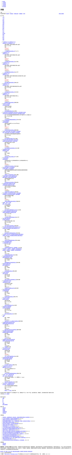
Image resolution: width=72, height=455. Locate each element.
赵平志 (6, 338)
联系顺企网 (30, 451)
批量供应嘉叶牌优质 (8, 323)
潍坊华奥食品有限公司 (9, 313)
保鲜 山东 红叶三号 (7, 367)
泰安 (3, 34)
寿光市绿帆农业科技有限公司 (10, 148)
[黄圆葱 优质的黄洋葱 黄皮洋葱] (9, 339)
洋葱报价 (4, 444)
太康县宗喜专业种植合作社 (8, 184)
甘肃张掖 (5, 159)
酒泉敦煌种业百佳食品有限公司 (10, 262)
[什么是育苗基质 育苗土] (7, 241)
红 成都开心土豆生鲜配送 (8, 168)
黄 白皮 (6, 299)
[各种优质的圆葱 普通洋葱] (8, 357)
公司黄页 (4, 2)
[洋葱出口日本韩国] (6, 103)
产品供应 (4, 4)
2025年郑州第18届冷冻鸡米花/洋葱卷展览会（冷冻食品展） (14, 440)
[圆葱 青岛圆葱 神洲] (7, 263)
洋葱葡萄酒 (5, 411)
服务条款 (25, 451)
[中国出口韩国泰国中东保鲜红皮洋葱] (10, 211)
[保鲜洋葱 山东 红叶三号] (7, 366)
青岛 (3, 20)
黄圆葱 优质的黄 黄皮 (8, 340)
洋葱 (24, 13)
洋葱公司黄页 (61, 13)
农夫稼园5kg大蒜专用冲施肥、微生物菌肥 (11, 194)
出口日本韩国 (6, 105)
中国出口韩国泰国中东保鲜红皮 (9, 212)
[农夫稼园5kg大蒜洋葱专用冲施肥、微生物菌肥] (12, 193)
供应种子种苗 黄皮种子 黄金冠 (10, 141)
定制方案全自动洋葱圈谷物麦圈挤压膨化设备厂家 (12, 428)
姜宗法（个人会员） (8, 390)
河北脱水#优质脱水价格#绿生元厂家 (11, 228)
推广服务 (4, 6)
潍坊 (3, 24)
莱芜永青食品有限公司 (9, 305)
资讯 (11, 451)
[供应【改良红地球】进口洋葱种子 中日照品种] (11, 131)
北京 (3, 19)
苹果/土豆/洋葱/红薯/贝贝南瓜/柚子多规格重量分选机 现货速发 (14, 431)
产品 (9, 451)
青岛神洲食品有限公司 (9, 271)
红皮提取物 (5, 122)
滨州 (3, 38)
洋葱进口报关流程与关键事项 (8, 424)
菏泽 (3, 32)
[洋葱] (4, 315)
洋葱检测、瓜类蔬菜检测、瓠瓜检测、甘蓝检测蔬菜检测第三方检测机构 (16, 417)
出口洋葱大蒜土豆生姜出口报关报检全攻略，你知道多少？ (13, 433)
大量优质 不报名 (6, 282)
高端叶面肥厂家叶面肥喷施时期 (9, 177)
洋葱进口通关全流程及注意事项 (8, 422)
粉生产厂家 (5, 53)
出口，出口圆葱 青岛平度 (8, 384)
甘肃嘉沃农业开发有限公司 (10, 166)
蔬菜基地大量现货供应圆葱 (8, 332)
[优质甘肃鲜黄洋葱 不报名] (8, 256)
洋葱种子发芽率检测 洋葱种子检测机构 (10, 419)
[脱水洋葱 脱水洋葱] (6, 348)
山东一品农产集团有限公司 (10, 356)
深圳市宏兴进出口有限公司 (10, 156)
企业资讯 (4, 5)
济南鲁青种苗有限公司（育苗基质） (11, 247)
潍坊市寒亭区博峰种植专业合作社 (11, 209)
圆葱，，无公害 (6, 203)
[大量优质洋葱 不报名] (7, 280)
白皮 (5, 273)
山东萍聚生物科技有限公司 (10, 72)
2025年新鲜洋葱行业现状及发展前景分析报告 (11, 436)
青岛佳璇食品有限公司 (9, 111)
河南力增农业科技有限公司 (10, 225)
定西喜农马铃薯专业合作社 (10, 288)
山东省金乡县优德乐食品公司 (10, 217)
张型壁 (6, 346)
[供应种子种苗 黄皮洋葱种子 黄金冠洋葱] (10, 139)
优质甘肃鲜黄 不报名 (7, 257)
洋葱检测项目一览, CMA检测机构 (9, 426)
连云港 (4, 33)
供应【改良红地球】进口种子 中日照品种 (11, 132)
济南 (3, 23)
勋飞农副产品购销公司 (9, 364)
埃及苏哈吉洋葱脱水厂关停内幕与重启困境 (11, 423)
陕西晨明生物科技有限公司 (10, 102)
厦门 (3, 29)
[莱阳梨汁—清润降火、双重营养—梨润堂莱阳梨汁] (12, 248)
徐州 (3, 27)
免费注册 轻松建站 (16, 451)
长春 (3, 22)
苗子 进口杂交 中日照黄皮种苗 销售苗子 (13, 235)
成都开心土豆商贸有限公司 (10, 174)
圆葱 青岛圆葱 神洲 (6, 265)
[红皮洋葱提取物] (6, 120)
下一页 (6, 393)
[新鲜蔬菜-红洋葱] (6, 149)
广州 (3, 18)
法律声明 (22, 451)
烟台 (3, 28)
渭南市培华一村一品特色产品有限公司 (12, 321)
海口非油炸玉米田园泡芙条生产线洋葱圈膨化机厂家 (12, 432)
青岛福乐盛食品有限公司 (9, 296)
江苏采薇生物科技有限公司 (10, 92)
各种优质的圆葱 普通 (7, 358)
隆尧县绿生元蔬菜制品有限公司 (10, 233)
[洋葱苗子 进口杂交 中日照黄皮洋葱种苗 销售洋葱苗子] (13, 234)
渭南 (3, 39)
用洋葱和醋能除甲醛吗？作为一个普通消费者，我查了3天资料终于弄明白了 (17, 421)
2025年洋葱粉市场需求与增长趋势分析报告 (11, 427)
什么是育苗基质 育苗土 (7, 242)
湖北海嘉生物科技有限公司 (10, 82)
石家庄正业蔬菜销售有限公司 (10, 240)
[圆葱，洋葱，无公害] (7, 202)
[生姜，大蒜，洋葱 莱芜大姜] (8, 374)
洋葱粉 (4, 409)
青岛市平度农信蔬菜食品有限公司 (11, 373)
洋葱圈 (4, 410)
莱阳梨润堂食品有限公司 (9, 254)
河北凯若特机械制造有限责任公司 (11, 119)
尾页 (8, 393)
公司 (4, 451)
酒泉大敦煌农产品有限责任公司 (10, 279)
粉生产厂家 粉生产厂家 (9, 43)
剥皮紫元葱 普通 (6, 307)
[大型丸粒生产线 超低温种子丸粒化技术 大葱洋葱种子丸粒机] (14, 112)
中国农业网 (16, 13)
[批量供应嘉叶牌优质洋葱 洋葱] (9, 322)
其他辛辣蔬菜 (5, 404)
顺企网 (4, 1)
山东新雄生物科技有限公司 (10, 61)
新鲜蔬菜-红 (6, 150)
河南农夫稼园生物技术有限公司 (10, 201)
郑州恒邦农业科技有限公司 (10, 182)
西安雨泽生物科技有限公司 (10, 130)
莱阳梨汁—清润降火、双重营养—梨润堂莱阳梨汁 (12, 250)
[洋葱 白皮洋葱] (6, 272)
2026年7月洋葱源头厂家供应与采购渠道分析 (11, 418)
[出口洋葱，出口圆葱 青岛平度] (9, 383)
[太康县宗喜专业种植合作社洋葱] (9, 183)
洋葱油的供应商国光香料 (7, 438)
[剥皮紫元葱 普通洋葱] (7, 306)
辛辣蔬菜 (20, 13)
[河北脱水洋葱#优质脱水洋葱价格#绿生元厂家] (11, 227)
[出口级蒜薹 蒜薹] (6, 289)
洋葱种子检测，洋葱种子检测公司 (9, 429)
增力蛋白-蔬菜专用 (6, 219)
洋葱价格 (4, 443)
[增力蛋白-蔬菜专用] (6, 218)
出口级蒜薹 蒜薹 (6, 290)
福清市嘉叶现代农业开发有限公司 (11, 329)
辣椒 (3, 398)
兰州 (3, 36)
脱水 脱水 (6, 349)
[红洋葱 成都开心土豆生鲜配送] (9, 167)
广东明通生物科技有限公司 (10, 51)
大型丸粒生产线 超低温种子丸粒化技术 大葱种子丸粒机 (14, 113)
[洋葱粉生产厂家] (6, 52)
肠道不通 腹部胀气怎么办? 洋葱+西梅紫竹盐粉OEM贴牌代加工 (14, 437)
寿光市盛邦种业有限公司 (9, 138)
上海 (3, 17)
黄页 (6, 451)
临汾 (3, 37)
